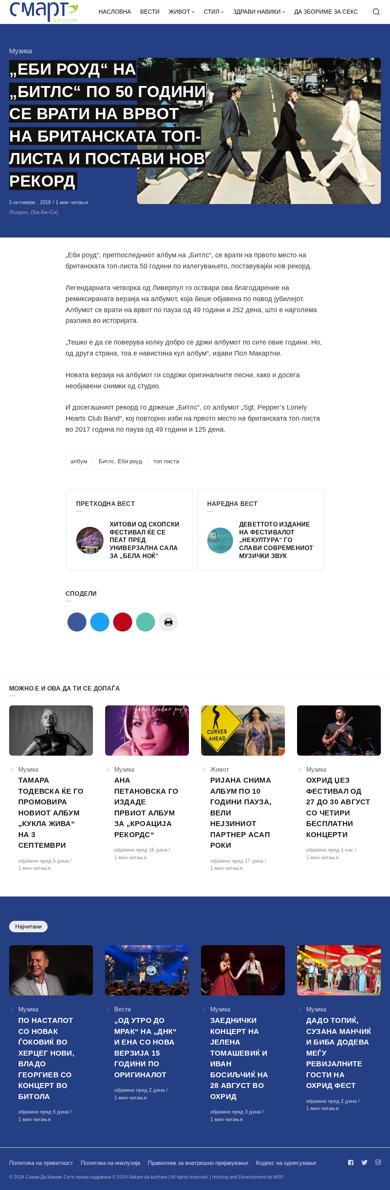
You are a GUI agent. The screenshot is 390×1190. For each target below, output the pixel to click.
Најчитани (28, 926)
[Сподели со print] (168, 622)
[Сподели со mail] (145, 622)
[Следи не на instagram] (376, 1162)
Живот (219, 769)
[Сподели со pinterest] (122, 622)
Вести (122, 1009)
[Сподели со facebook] (76, 622)
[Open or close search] (376, 12)
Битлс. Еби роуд (120, 461)
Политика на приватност (41, 1163)
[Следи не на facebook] (352, 1162)
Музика (20, 51)
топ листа (166, 461)
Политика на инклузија (110, 1163)
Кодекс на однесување (286, 1163)
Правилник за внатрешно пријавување (198, 1163)
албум (78, 461)
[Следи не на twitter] (364, 1162)
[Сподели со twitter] (99, 622)
